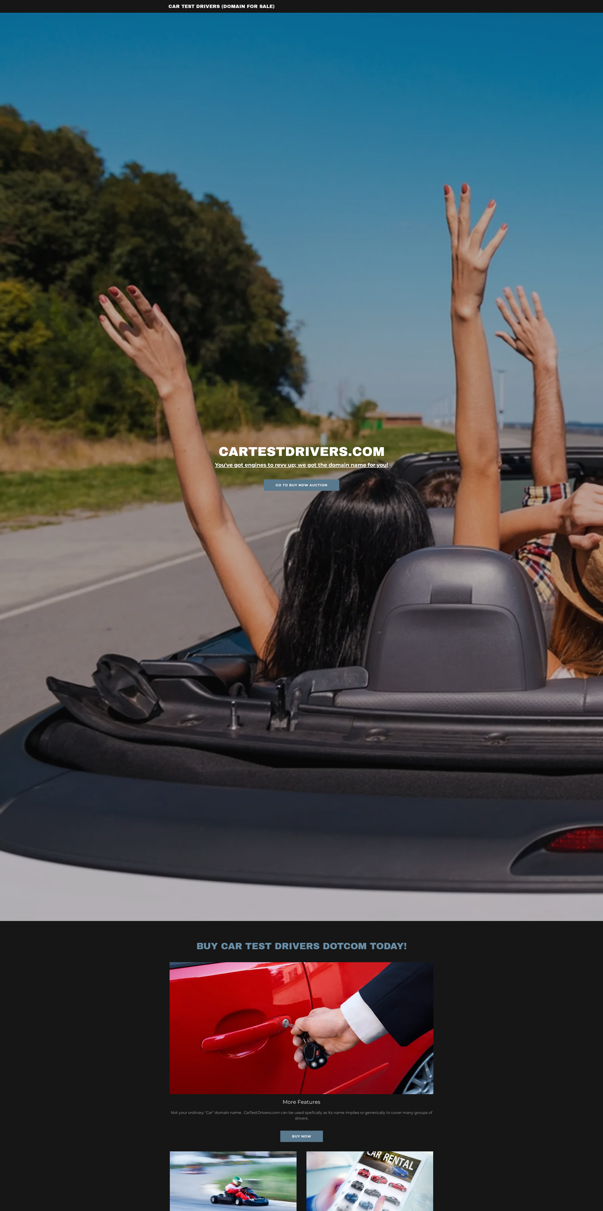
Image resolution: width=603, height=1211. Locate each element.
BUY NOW (301, 1136)
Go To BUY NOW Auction (301, 485)
